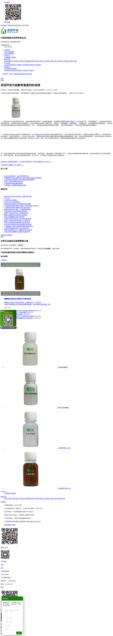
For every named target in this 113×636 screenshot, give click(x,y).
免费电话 (9, 235)
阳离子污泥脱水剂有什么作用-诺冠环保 (16, 213)
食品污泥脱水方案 (21, 61)
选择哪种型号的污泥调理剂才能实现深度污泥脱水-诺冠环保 (22, 178)
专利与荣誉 (25, 65)
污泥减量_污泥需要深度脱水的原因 (15, 185)
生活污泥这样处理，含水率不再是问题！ (17, 176)
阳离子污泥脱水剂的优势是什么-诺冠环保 (17, 220)
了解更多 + (4, 260)
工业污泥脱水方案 (47, 61)
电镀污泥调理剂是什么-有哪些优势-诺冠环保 (18, 230)
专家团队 (19, 65)
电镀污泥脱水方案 (71, 61)
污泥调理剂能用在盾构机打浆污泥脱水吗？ (17, 207)
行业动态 (13, 70)
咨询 (2, 564)
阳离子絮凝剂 (70, 121)
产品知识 (31, 70)
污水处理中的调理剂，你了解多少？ (12, 165)
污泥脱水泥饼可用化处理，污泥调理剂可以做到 (19, 316)
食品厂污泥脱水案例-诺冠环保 (13, 181)
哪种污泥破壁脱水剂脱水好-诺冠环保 (15, 215)
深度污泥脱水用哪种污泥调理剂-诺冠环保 (17, 232)
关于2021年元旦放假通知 (12, 202)
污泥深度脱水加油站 (10, 68)
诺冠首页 (7, 50)
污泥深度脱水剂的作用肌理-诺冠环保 (15, 211)
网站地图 (7, 22)
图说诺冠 (13, 65)
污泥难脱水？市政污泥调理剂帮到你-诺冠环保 (18, 226)
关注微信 (7, 2)
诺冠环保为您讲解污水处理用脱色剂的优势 (17, 204)
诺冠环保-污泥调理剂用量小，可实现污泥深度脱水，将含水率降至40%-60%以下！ (26, 161)
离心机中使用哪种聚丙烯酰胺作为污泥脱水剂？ (19, 318)
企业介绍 (7, 65)
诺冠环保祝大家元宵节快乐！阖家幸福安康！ (18, 196)
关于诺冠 (7, 63)
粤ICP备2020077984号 (34, 521)
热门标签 (13, 525)
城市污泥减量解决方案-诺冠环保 (14, 217)
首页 (10, 74)
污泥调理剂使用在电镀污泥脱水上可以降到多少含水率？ (22, 205)
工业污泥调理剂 (9, 52)
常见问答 (25, 70)
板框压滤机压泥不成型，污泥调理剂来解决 (17, 209)
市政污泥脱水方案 (10, 61)
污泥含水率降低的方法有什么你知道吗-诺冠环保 (19, 310)
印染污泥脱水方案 (59, 61)
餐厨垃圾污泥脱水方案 (35, 61)
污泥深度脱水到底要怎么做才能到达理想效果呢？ (19, 179)
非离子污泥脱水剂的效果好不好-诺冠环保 (17, 222)
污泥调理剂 (7, 57)
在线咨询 (3, 235)
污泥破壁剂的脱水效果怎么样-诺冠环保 (16, 228)
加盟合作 (32, 65)
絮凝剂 (14, 57)
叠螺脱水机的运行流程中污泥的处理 (17, 299)
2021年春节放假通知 (10, 200)
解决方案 (7, 59)
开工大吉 (7, 198)
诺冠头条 (7, 70)
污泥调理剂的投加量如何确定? (13, 183)
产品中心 (7, 55)
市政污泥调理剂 (9, 53)
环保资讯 (19, 70)
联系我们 (38, 65)
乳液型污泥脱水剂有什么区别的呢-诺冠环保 (18, 218)
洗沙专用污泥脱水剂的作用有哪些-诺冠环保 (18, 224)
